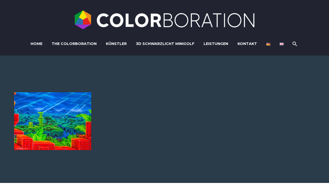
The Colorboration (74, 43)
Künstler (116, 43)
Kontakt (247, 43)
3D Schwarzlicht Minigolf (165, 43)
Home (36, 43)
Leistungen (216, 43)
